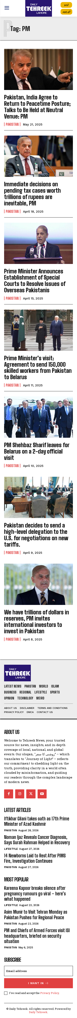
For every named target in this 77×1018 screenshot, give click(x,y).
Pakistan (12, 124)
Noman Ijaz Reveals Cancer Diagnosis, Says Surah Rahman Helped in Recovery (37, 839)
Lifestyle (11, 848)
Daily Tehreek (38, 1012)
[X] (30, 793)
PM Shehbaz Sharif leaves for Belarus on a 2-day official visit (36, 451)
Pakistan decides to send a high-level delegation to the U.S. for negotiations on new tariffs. (36, 535)
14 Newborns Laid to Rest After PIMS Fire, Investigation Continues (35, 858)
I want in (36, 983)
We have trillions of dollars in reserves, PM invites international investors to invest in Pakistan (36, 622)
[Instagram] (19, 793)
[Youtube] (42, 793)
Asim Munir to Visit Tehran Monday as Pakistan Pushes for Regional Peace (35, 914)
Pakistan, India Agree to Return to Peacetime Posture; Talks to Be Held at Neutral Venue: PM (37, 107)
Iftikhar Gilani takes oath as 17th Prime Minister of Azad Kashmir (36, 821)
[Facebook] (8, 793)
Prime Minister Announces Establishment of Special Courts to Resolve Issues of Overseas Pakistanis (35, 281)
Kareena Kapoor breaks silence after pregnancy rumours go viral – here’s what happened (35, 893)
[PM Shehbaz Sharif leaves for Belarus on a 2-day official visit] (38, 417)
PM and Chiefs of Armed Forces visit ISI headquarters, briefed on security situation (37, 936)
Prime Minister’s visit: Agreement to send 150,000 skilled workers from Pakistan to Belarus (38, 367)
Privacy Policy (49, 993)
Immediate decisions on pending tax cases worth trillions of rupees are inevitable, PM (32, 193)
